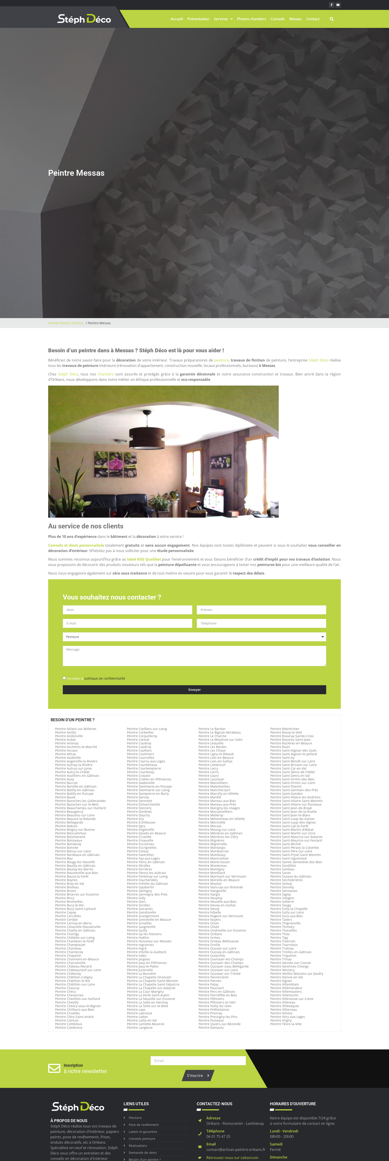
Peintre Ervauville (140, 840)
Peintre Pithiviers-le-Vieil (217, 1002)
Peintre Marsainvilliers (216, 811)
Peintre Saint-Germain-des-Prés (294, 790)
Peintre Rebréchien (284, 729)
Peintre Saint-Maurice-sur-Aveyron (296, 837)
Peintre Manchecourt (214, 790)
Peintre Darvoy (138, 797)
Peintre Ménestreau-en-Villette (222, 819)
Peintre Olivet (209, 927)
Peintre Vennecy (282, 970)
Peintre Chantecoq (69, 952)
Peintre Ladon (137, 1017)
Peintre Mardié (210, 797)
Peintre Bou (64, 858)
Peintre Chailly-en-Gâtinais (75, 930)
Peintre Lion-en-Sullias (216, 761)
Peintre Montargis (212, 847)
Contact (312, 18)
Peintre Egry (136, 826)
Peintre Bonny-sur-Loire (73, 851)
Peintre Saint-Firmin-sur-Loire (292, 783)
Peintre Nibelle (210, 912)
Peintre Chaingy (67, 934)
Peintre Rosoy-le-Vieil (286, 732)
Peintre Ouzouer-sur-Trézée (220, 973)
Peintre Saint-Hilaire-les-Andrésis (295, 797)
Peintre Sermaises (284, 891)
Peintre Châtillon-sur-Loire (75, 984)
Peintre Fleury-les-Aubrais (146, 873)
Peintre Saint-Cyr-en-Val (288, 768)
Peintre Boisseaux (68, 840)
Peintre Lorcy (208, 768)
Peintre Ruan (280, 747)
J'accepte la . (96, 678)
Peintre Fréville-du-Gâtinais (147, 883)
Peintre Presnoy (210, 1013)
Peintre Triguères (283, 955)
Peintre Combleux (68, 1024)
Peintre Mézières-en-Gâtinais (220, 833)
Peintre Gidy (136, 898)
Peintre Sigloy (280, 894)
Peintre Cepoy (65, 912)
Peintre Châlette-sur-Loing (75, 937)
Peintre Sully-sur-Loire (287, 912)
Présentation (198, 18)
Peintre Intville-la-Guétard (146, 952)
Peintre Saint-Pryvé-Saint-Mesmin (295, 855)
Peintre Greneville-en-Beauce (149, 919)
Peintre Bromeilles (69, 901)
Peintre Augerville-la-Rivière (76, 761)
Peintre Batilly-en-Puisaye (74, 793)
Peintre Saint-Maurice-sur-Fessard (296, 840)
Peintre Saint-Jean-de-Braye (291, 808)
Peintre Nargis (209, 894)
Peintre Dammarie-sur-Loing (148, 790)
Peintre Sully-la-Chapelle (289, 909)
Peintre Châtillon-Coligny (74, 977)
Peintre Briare (65, 891)
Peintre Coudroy (139, 747)
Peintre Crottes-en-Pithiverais (149, 779)
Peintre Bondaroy (68, 844)
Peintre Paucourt (211, 988)
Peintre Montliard (212, 873)
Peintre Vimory (281, 1013)
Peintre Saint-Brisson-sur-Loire (293, 765)
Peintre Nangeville (212, 891)
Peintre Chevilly (67, 1002)
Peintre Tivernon (282, 941)
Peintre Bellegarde (69, 822)
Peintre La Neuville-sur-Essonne (151, 999)
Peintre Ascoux (66, 750)
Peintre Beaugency (69, 811)
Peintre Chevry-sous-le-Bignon (78, 1006)
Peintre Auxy (64, 779)
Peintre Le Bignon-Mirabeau (220, 732)
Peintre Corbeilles (140, 732)
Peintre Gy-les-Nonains (144, 934)
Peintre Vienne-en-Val (286, 977)
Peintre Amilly (65, 732)
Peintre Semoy (281, 883)
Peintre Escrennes (140, 844)
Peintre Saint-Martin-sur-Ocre (292, 833)
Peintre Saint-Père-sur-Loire (291, 851)
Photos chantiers (251, 18)
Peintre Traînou (282, 948)
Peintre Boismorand (70, 837)
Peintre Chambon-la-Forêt (74, 941)
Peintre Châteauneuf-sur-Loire (78, 970)
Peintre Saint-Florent (285, 786)
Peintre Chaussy (67, 988)
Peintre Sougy (280, 905)
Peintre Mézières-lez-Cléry (218, 837)
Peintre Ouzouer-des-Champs (221, 963)
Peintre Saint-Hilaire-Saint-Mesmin (296, 801)
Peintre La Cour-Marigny (145, 991)
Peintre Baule (65, 797)
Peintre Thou (280, 934)
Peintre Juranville (140, 970)
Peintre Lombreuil (212, 765)
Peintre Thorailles (283, 930)
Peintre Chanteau (68, 948)
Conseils (278, 18)
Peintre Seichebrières (286, 880)
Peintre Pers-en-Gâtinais (217, 991)
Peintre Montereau (213, 865)
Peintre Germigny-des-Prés (147, 894)
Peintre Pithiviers (211, 999)
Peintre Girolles (138, 905)
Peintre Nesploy (210, 898)
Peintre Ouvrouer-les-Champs (221, 959)
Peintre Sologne (282, 898)
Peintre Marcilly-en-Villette (219, 793)
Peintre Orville (209, 945)
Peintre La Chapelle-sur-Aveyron (151, 988)
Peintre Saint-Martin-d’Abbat (292, 829)
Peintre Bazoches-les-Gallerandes (80, 801)
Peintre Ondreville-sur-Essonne (222, 930)
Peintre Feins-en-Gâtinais (146, 862)
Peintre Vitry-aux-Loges (287, 1017)
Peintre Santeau (282, 869)
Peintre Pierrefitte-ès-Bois (218, 995)
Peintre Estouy (138, 851)
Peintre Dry (135, 819)
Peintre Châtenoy (68, 973)
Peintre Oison (209, 923)
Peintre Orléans (210, 934)
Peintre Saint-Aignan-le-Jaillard (293, 754)
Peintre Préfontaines (214, 1009)
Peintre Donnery (139, 808)
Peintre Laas (136, 1009)
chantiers (106, 374)
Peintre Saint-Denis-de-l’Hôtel (292, 772)
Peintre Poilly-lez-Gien (215, 1006)
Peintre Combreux (68, 1027)
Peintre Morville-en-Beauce (219, 880)
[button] (331, 19)
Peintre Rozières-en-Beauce (291, 743)
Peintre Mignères (211, 840)
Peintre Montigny (211, 869)
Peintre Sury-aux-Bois (286, 916)
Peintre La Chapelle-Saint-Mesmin (152, 981)
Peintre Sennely (282, 887)
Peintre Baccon (66, 783)
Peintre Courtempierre (144, 768)
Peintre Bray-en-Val (69, 883)
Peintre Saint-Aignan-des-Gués (293, 750)
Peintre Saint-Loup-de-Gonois (292, 819)
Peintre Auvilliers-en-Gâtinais (77, 775)
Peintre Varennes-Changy (289, 966)
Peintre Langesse (140, 1027)
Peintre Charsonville (70, 963)
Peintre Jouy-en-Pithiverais (147, 963)
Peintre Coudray (139, 743)
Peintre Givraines (140, 909)
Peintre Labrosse (139, 1013)
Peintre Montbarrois (214, 851)
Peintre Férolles (138, 865)
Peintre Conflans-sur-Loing (147, 729)
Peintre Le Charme (212, 736)
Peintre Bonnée (66, 847)
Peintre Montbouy (212, 855)
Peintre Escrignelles (142, 847)
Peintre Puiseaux (211, 1020)
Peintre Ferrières (139, 869)
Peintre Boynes (66, 880)
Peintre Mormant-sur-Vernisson (222, 876)
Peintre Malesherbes (214, 786)
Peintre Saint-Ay (282, 757)
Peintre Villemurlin (284, 995)
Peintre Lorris (209, 772)
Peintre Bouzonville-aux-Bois (76, 873)
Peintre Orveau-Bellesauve (219, 941)
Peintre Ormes (209, 937)
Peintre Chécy (65, 991)
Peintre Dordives (139, 811)
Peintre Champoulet (70, 945)
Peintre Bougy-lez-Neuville (75, 862)
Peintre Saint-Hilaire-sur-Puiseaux (295, 804)
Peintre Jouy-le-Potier (143, 966)
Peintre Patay (208, 984)
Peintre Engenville (140, 829)
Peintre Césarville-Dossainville (78, 927)
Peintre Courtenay (140, 772)
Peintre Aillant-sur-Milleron (75, 729)
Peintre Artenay (67, 743)
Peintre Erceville (139, 837)
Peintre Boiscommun (70, 833)
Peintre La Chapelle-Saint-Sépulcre (153, 984)
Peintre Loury (209, 775)
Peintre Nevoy (209, 909)
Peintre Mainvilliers (213, 783)
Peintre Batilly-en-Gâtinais (75, 790)
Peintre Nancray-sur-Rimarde (221, 887)
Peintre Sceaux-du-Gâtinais (290, 876)
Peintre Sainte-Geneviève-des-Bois (296, 862)
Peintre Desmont (139, 801)
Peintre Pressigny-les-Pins (218, 1017)
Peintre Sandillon (283, 865)
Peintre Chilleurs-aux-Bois (74, 1009)
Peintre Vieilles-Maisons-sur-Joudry (296, 973)
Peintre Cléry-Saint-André (74, 1017)
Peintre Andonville (69, 736)
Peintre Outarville (212, 955)
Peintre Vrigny (281, 1020)
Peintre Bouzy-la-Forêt (71, 876)
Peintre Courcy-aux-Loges (146, 761)
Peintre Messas (210, 826)
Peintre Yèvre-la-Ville (286, 1024)
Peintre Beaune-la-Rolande (75, 819)
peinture (221, 360)
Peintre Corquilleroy (142, 736)
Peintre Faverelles (140, 855)
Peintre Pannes (210, 981)
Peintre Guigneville (141, 927)
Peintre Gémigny (139, 891)
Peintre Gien (136, 901)
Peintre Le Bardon (212, 729)
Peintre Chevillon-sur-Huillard (77, 999)
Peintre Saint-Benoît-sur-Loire (292, 761)
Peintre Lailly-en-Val (142, 1020)
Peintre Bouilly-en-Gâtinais (75, 865)
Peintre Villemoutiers (286, 991)
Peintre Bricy (64, 898)
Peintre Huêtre (138, 937)
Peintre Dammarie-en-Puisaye (149, 786)
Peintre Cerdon (66, 919)
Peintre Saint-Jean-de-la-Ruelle (293, 811)
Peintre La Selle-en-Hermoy (147, 1002)
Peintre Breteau (67, 887)
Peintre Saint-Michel (285, 844)
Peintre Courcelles (140, 757)
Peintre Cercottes (68, 916)
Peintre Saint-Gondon (286, 793)
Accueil (177, 18)
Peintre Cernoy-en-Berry (73, 923)
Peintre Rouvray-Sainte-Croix (292, 736)
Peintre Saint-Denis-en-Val (290, 775)
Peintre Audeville (68, 757)
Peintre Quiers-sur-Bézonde (220, 1024)
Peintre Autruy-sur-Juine (73, 768)
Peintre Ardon (65, 739)
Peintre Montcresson (214, 862)
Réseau (295, 18)
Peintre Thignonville (285, 923)
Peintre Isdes (137, 955)
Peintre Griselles (139, 923)
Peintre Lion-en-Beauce (216, 757)
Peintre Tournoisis (284, 945)
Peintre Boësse (66, 826)
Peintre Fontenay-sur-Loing (147, 876)
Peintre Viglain (281, 981)
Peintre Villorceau (283, 1009)
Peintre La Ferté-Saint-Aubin (148, 995)
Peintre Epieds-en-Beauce (146, 833)
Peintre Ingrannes (140, 945)
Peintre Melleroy (211, 815)
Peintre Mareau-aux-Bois (217, 801)
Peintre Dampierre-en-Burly (148, 793)
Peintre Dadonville (141, 783)
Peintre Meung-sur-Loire (217, 829)
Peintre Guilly (137, 930)
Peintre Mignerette (213, 844)
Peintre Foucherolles (142, 880)
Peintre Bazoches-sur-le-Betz (77, 804)
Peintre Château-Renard (73, 966)
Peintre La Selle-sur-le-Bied (147, 1006)
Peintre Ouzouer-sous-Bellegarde (224, 966)
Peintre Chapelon (68, 955)
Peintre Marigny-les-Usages (219, 808)
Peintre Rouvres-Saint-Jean (290, 739)
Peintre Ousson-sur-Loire (217, 948)
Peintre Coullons (139, 750)
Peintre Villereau (282, 1002)
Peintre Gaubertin (140, 887)
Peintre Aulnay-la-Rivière (74, 765)
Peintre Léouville (211, 743)
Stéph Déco (318, 360)
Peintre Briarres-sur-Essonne (77, 894)
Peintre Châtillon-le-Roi (72, 981)
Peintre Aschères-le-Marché (76, 747)
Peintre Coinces (67, 1020)
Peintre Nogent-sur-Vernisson (221, 916)
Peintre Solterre (282, 901)
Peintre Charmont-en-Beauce (77, 959)
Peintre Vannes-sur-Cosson (290, 963)
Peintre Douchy (138, 815)
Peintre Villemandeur (286, 988)
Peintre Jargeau (138, 959)
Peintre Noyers (210, 919)
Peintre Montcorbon (214, 858)
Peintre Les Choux (212, 750)
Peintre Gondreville (141, 912)
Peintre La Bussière (141, 973)
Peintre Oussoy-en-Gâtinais (219, 952)
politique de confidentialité (104, 678)
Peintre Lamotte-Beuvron (146, 1024)
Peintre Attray (65, 754)
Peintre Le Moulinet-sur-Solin (221, 739)
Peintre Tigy (279, 937)
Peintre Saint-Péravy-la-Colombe (294, 847)
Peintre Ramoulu (211, 1027)
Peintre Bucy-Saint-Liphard (75, 909)
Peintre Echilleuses (141, 822)
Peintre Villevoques (284, 1006)
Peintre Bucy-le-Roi (69, 905)
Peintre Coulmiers (140, 754)
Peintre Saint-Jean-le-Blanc (290, 815)
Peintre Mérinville (212, 822)
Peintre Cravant (138, 775)
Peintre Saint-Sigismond (288, 858)
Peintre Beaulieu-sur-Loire (75, 815)
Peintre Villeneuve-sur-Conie (291, 999)
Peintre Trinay (281, 959)
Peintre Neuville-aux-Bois (218, 901)
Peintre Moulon (210, 883)
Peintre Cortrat (138, 739)
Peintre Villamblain (284, 984)
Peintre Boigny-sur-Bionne (75, 829)
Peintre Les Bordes (213, 747)
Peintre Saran (280, 873)
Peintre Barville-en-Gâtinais (76, 786)
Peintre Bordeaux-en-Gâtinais (77, 855)
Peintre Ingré (137, 948)
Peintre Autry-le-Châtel (72, 772)
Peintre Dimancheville (143, 804)
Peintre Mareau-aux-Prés (217, 804)
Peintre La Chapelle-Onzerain (149, 977)
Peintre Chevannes (69, 995)
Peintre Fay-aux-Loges (143, 858)
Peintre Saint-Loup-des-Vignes (293, 822)
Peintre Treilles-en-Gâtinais (291, 952)
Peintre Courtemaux (142, 765)
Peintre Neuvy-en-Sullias (217, 905)
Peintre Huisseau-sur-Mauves (149, 941)
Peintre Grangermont (143, 916)
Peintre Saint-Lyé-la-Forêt (289, 826)
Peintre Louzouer (211, 779)
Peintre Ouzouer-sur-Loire (218, 970)
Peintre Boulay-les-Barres (74, 869)
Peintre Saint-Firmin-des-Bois (292, 779)
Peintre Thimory (282, 927)
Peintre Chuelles (67, 1013)
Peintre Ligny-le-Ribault (216, 754)
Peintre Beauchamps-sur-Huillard (80, 808)
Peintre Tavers (281, 919)
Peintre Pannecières (214, 977)
